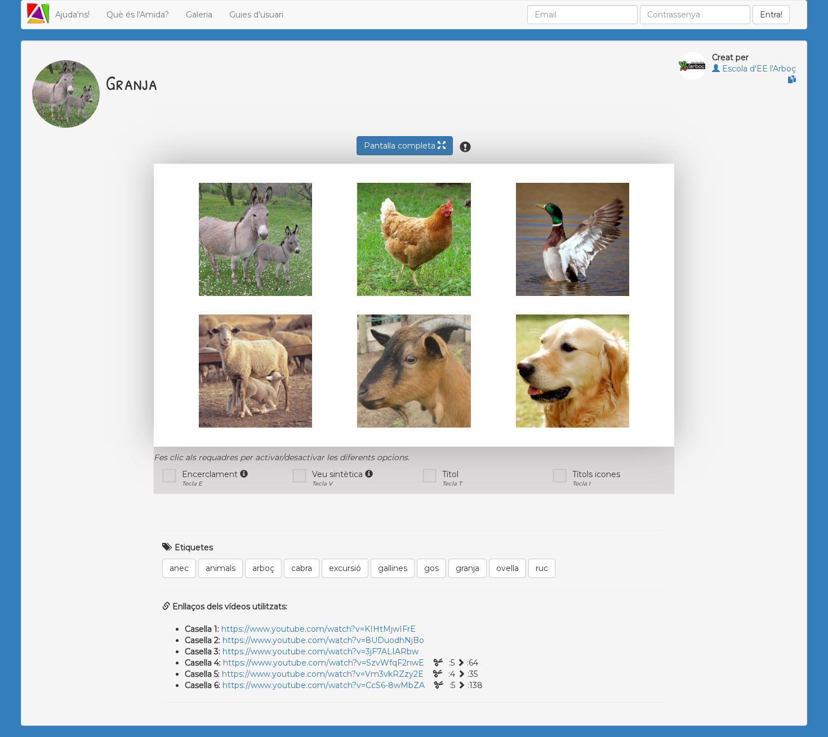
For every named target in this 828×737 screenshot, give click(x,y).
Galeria (199, 15)
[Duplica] (792, 80)
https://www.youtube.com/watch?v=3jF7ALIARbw (320, 651)
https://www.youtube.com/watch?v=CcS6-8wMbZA (323, 685)
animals (220, 568)
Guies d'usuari (256, 15)
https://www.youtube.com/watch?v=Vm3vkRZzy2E (323, 674)
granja (467, 568)
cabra (301, 568)
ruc (542, 568)
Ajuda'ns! (72, 15)
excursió (345, 568)
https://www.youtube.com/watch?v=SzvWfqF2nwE (323, 663)
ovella (507, 568)
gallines (392, 568)
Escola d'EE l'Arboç (758, 69)
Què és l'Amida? (137, 15)
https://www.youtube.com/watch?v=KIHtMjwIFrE (318, 629)
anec (179, 568)
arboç (263, 568)
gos (431, 568)
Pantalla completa (401, 146)
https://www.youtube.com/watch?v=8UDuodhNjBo (323, 640)
